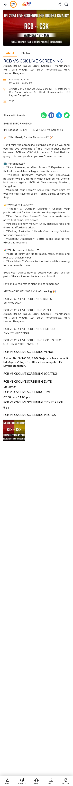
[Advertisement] (36, 612)
